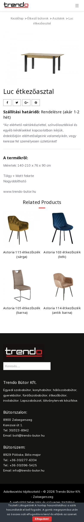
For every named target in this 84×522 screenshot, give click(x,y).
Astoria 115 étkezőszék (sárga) (21, 254)
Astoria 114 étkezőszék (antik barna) (62, 310)
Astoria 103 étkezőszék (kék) (62, 254)
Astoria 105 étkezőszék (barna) (21, 310)
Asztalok (58, 18)
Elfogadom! (42, 518)
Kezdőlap (17, 18)
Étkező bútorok (37, 18)
